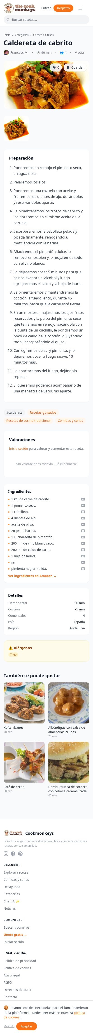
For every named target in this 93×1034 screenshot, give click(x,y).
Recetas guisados (43, 412)
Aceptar (27, 1026)
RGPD (8, 982)
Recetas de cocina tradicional (28, 420)
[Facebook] (13, 853)
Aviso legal (12, 975)
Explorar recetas (16, 872)
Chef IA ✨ (11, 901)
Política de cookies (17, 968)
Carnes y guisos (43, 35)
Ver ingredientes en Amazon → (32, 576)
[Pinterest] (20, 853)
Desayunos (12, 887)
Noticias (10, 908)
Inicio (7, 35)
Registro (63, 8)
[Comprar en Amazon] (83, 499)
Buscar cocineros (16, 927)
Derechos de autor (18, 990)
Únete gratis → (15, 934)
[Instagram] (6, 853)
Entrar (46, 8)
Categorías (22, 35)
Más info (9, 1026)
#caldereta (14, 412)
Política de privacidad (20, 961)
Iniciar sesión (14, 942)
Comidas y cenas (70, 420)
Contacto (10, 997)
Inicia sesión (18, 448)
